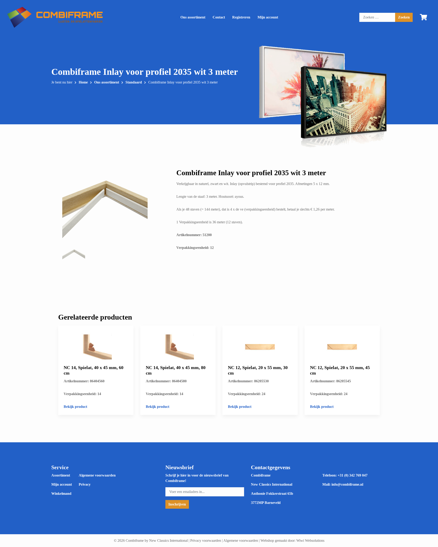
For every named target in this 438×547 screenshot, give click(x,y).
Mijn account (268, 17)
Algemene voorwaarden (97, 475)
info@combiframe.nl (347, 484)
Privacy (85, 484)
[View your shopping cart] (423, 18)
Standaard (133, 82)
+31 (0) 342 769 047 (353, 475)
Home (83, 82)
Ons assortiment (192, 17)
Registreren (241, 17)
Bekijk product (75, 407)
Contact (219, 17)
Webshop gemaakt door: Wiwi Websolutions (292, 540)
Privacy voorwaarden (205, 540)
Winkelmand (61, 493)
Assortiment (60, 475)
